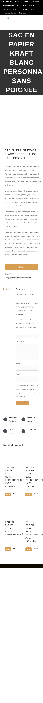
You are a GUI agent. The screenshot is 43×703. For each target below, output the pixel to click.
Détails (15, 494)
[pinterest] (17, 566)
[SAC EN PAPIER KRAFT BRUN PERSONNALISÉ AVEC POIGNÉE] (32, 510)
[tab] (8, 289)
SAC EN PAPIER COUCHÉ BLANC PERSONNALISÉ (14, 528)
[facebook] (3, 566)
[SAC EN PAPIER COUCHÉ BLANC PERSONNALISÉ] (11, 510)
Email (18, 374)
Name (18, 363)
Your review (20, 341)
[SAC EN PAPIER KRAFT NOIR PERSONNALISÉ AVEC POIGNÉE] (11, 456)
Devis (21, 267)
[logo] (10, 18)
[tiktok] (10, 566)
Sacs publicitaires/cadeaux (22, 278)
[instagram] (6, 566)
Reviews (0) (7, 289)
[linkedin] (13, 566)
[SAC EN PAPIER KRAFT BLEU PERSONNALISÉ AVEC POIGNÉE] (32, 456)
